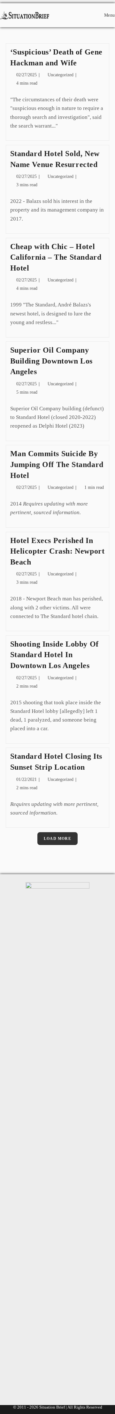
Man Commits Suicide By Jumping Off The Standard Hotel (56, 464)
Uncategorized (60, 74)
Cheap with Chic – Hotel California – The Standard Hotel (56, 257)
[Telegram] (87, 1379)
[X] (28, 1379)
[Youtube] (48, 1379)
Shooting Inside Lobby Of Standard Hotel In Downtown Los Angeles (54, 655)
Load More (57, 838)
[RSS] (67, 1379)
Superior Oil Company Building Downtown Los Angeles (51, 361)
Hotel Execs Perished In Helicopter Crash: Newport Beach (57, 551)
